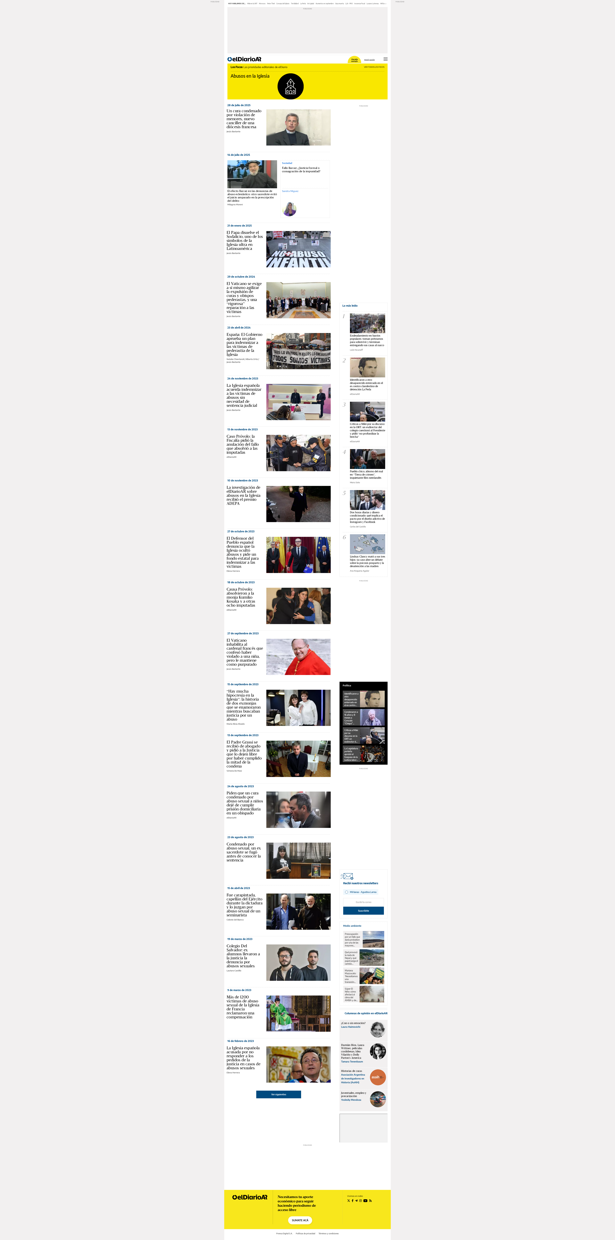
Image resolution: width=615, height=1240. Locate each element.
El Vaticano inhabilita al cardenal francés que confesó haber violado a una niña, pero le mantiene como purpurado (245, 652)
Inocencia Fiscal (359, 3)
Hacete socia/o (354, 60)
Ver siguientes (278, 1094)
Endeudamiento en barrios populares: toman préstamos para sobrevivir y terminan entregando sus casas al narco (367, 340)
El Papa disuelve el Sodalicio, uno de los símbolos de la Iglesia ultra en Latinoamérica (245, 240)
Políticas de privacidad (305, 1233)
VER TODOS (374, 67)
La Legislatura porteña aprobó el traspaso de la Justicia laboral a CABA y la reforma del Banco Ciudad (351, 754)
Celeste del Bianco (235, 919)
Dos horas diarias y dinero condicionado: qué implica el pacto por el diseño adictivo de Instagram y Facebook (367, 517)
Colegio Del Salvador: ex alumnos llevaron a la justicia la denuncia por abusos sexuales (243, 955)
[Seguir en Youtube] (365, 1200)
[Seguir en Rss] (370, 1200)
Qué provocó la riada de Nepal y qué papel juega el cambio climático (351, 958)
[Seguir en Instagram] (360, 1200)
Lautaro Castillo (234, 970)
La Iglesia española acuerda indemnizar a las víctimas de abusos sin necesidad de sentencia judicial (244, 395)
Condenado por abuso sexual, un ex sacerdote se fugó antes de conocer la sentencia (244, 852)
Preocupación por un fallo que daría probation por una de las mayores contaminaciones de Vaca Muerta (353, 940)
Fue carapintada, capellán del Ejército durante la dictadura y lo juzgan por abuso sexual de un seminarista (244, 905)
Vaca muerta (339, 3)
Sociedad (287, 163)
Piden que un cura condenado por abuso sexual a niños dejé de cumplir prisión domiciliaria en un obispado (245, 803)
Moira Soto (355, 482)
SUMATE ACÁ (300, 1220)
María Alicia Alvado (236, 724)
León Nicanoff (356, 350)
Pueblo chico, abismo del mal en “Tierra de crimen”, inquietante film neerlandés (366, 474)
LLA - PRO (349, 3)
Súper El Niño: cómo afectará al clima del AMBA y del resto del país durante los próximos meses (351, 994)
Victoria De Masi (234, 770)
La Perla (303, 3)
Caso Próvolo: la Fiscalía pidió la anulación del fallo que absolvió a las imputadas (243, 444)
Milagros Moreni (235, 204)
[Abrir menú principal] (386, 59)
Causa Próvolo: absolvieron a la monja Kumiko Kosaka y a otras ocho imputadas (241, 597)
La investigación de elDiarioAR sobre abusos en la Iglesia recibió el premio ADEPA (243, 495)
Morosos (262, 3)
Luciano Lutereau (373, 3)
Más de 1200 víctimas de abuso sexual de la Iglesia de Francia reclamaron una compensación (243, 1007)
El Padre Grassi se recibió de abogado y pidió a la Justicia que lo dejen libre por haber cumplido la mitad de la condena (244, 754)
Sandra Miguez (290, 191)
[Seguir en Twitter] (348, 1200)
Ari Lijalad (310, 3)
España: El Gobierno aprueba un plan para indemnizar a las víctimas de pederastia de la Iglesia (244, 344)
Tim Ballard (295, 3)
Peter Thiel (271, 3)
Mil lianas (383, 3)
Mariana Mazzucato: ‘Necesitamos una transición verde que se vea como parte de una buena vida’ (351, 976)
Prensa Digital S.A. (284, 1233)
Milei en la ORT (252, 3)
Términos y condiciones (329, 1233)
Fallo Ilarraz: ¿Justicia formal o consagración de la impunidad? (301, 169)
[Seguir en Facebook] (352, 1200)
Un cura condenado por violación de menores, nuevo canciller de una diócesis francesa (244, 118)
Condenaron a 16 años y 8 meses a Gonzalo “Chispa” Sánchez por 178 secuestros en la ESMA (351, 718)
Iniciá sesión (369, 60)
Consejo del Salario (282, 3)
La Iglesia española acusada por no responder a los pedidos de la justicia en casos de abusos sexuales (243, 1057)
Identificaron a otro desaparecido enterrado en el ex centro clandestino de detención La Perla (366, 384)
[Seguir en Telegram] (356, 1200)
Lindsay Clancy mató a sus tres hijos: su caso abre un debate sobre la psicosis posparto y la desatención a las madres (367, 561)
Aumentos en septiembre (325, 3)
